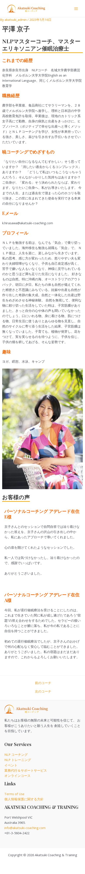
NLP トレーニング (17, 760)
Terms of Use (14, 794)
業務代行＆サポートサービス (25, 770)
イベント (10, 765)
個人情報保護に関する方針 (24, 799)
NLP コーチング (16, 754)
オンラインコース (17, 775)
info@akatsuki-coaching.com (25, 828)
